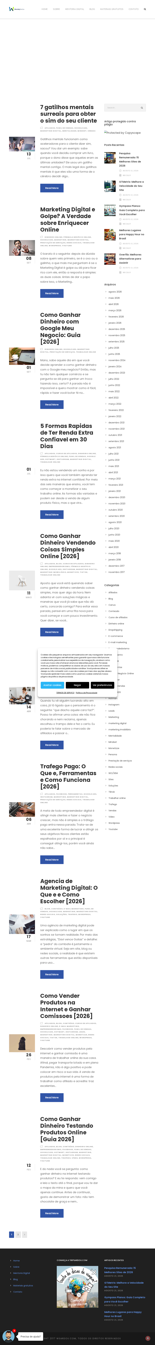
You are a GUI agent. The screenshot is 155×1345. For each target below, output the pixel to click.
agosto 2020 (115, 522)
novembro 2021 (117, 428)
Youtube (67, 245)
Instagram (63, 459)
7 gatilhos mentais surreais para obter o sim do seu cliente (68, 114)
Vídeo (75, 1158)
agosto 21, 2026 (131, 170)
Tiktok (83, 572)
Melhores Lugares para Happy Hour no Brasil (131, 234)
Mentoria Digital (74, 9)
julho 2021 (114, 453)
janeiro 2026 (115, 322)
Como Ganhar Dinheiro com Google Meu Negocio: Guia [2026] (60, 328)
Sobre (56, 9)
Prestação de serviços (53, 242)
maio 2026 (114, 298)
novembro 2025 (117, 335)
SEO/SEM (113, 773)
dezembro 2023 (117, 372)
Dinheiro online (53, 237)
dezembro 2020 (117, 497)
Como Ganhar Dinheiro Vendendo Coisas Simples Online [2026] (68, 546)
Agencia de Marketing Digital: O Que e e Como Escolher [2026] (69, 891)
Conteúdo (57, 909)
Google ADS (80, 128)
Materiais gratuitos (111, 9)
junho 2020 (114, 534)
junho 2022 (114, 385)
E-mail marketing (74, 909)
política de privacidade (62, 676)
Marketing (60, 240)
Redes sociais (74, 242)
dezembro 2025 (117, 329)
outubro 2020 (116, 509)
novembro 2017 (117, 572)
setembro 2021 (116, 441)
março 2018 (115, 553)
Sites (111, 779)
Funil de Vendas (64, 128)
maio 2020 (114, 540)
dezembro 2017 (117, 565)
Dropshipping (115, 629)
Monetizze (73, 572)
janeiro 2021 (115, 491)
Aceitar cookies (52, 685)
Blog (92, 9)
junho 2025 (114, 354)
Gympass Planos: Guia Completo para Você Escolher (132, 210)
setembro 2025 (117, 341)
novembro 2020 (117, 503)
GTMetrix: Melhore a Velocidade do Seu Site (131, 186)
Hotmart (50, 459)
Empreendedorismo (59, 566)
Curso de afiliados (66, 453)
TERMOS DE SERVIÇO (65, 692)
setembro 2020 (117, 516)
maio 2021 (114, 466)
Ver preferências (102, 685)
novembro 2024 (117, 360)
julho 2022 (114, 379)
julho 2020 (114, 528)
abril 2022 (114, 397)
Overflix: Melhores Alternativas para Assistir (130, 259)
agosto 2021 (115, 447)
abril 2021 (113, 472)
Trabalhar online (86, 352)
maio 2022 (114, 391)
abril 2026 (114, 304)
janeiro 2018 (115, 559)
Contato (134, 9)
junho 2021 (114, 460)
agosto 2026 (115, 291)
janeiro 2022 (115, 416)
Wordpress (55, 245)
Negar (77, 685)
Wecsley (127, 175)
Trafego (72, 914)
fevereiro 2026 (116, 316)
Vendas (92, 131)
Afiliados (50, 128)
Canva (112, 604)
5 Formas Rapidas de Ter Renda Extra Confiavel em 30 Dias (66, 436)
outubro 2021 (115, 435)
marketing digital (50, 131)
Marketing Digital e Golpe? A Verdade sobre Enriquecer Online (67, 219)
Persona (113, 754)
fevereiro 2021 (116, 484)
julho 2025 (114, 347)
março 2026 (115, 310)
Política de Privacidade (86, 692)
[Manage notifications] (147, 1338)
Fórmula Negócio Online (77, 237)
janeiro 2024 (115, 366)
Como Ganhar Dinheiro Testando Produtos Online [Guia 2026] (66, 1129)
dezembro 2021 (116, 422)
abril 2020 (114, 547)
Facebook (61, 794)
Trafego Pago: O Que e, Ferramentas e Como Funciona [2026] (68, 776)
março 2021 (115, 478)
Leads (82, 1032)
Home (45, 9)
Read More (52, 188)
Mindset (82, 131)
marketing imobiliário (53, 572)
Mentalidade (69, 131)
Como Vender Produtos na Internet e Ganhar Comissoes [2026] (66, 1006)
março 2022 (115, 403)
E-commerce (116, 636)
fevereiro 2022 (116, 410)
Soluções (61, 914)
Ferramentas (75, 794)
